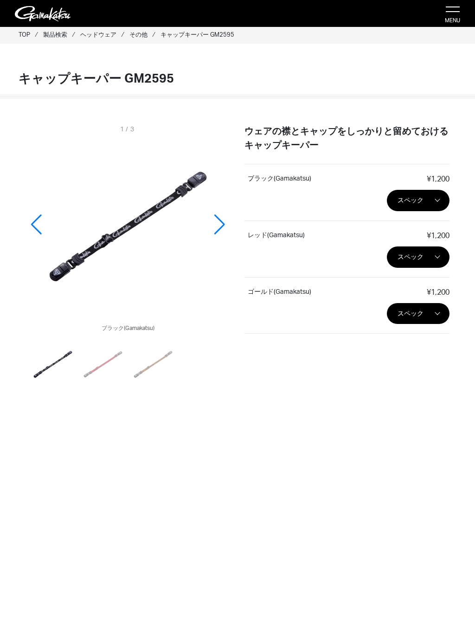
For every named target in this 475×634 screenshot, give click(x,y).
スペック (411, 200)
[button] (219, 224)
